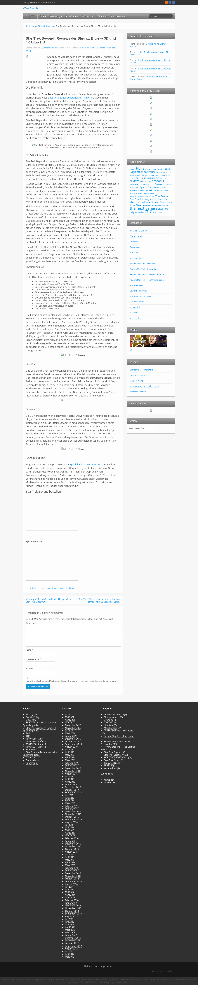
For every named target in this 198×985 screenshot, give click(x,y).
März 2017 (70, 803)
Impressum (117, 16)
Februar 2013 (72, 932)
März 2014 (70, 897)
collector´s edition (157, 169)
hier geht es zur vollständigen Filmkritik (71, 97)
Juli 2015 (69, 854)
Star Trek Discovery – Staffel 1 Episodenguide (39, 729)
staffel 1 (158, 187)
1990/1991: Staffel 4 (36, 746)
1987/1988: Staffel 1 (36, 738)
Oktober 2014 (72, 878)
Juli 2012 (69, 951)
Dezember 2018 (73, 768)
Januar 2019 (71, 765)
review (134, 181)
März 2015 (70, 865)
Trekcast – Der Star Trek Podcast (144, 386)
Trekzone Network (138, 391)
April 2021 (70, 719)
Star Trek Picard (137, 301)
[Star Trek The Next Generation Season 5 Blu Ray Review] (151, 118)
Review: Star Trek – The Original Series (147, 280)
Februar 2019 (72, 762)
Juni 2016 (69, 827)
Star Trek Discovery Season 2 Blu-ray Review (150, 53)
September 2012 (73, 945)
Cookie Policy (32, 717)
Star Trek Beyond (103, 47)
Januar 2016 (71, 841)
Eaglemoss (136, 172)
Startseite (30, 26)
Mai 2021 (69, 717)
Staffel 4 (133, 190)
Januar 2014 (71, 902)
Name (29, 650)
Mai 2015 (69, 859)
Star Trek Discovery (139, 199)
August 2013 (71, 916)
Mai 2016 (69, 830)
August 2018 (71, 773)
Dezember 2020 (73, 725)
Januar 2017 (71, 808)
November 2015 (73, 846)
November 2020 (73, 727)
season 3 (148, 184)
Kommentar (31, 623)
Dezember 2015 (73, 843)
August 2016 (71, 822)
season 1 (158, 181)
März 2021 (70, 722)
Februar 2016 (72, 838)
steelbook (163, 205)
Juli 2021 (69, 714)
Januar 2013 (71, 935)
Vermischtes (135, 318)
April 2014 (70, 894)
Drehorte (134, 241)
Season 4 (160, 184)
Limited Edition (67, 588)
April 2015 (70, 862)
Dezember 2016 (73, 811)
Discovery (55, 16)
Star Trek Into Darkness (140, 296)
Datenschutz (32, 760)
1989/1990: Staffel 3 (36, 744)
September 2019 (73, 744)
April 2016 (70, 832)
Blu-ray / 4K (87, 16)
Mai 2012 (69, 956)
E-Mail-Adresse (33, 659)
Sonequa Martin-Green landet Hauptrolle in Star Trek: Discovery (49, 600)
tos (154, 212)
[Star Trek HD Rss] (166, 2)
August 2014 (71, 884)
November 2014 (73, 876)
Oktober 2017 (72, 789)
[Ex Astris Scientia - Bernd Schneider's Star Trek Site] (131, 350)
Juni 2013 (69, 921)
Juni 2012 (69, 954)
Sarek (149, 181)
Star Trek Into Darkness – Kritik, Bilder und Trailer (40, 753)
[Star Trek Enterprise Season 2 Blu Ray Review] (151, 140)
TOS (33, 16)
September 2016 (73, 819)
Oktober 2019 (72, 741)
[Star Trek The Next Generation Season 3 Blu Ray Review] (151, 108)
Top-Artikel (135, 307)
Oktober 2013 (72, 910)
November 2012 (73, 940)
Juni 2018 (69, 779)
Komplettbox (153, 175)
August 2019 (71, 746)
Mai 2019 (69, 754)
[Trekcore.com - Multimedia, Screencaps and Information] (148, 341)
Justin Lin (133, 175)
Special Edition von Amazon (85, 464)
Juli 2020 (69, 730)
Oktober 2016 (72, 816)
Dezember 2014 (73, 873)
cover (167, 168)
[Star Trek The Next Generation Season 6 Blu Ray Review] (151, 124)
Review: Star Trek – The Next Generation (148, 274)
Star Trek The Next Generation (151, 203)
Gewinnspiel (135, 247)
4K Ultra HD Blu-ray (45, 26)
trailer (160, 212)
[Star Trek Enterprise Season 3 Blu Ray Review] (151, 145)
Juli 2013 (69, 919)
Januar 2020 (71, 736)
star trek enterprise (158, 199)
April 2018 (70, 781)
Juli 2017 (69, 795)
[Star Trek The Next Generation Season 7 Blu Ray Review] (151, 129)
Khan (138, 175)
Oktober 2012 (72, 943)
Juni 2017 (69, 797)
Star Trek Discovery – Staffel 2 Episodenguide (39, 724)
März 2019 (70, 760)
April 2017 (70, 800)
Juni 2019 (69, 752)
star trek (148, 190)
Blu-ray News (136, 236)
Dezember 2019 (73, 738)
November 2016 (73, 814)
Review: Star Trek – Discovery (143, 263)
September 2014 (73, 881)
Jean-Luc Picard (166, 172)
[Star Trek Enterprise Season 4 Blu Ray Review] (151, 151)
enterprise (149, 171)
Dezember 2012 (73, 937)
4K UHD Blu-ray (49, 588)
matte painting (149, 177)
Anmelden (109, 779)
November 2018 (73, 771)
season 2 (136, 184)
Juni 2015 (69, 857)
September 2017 (73, 792)
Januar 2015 (71, 870)
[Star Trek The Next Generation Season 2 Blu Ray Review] (151, 102)
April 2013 (70, 927)
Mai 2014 (69, 892)
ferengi (158, 172)
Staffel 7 (141, 190)
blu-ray (141, 168)
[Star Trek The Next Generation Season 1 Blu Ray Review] (151, 97)
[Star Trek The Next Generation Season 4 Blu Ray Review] (151, 113)
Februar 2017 (72, 806)
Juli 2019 (69, 749)
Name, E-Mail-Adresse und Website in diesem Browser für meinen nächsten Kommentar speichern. (71, 681)
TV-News (134, 312)
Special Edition (147, 187)
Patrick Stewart (162, 178)
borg (148, 169)
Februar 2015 (72, 867)
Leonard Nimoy (164, 175)
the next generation (147, 208)
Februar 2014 (72, 900)
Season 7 (135, 187)
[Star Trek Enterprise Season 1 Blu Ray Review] (151, 135)
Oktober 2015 (72, 849)
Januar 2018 (71, 784)
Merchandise (136, 258)
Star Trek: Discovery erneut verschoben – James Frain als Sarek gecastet (99, 600)
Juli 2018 (69, 776)
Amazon (133, 169)
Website (29, 668)
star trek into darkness (144, 202)
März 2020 (70, 733)
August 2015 (71, 851)
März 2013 (70, 929)
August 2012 (71, 948)
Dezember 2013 (73, 905)
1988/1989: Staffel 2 (36, 741)
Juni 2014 (69, 889)
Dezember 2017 (73, 787)
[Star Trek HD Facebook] (173, 2)
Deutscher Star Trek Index (141, 369)
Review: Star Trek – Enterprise (143, 269)
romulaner (143, 181)
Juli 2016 (69, 824)
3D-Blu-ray (32, 588)
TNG (42, 16)
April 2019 (70, 757)
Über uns (102, 16)
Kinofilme (71, 16)
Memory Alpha (136, 381)
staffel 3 (165, 188)
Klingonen (144, 175)
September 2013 (73, 913)
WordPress (109, 782)
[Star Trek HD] (30, 7)
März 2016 (70, 835)
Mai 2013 (69, 924)
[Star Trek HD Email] (170, 2)
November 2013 (73, 908)
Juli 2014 (69, 886)
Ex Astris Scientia (137, 375)
